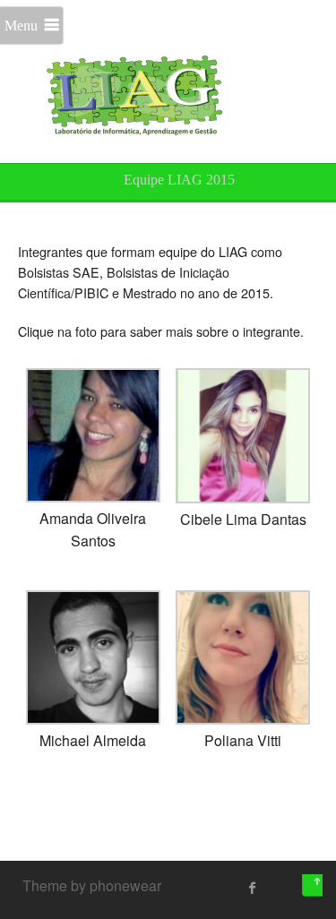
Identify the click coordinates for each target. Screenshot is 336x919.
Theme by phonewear (91, 885)
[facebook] (252, 887)
